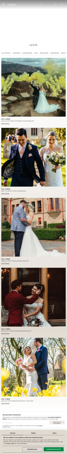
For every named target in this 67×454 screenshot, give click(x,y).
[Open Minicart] (62, 4)
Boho (36, 53)
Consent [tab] (12, 433)
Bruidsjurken (44, 53)
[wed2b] (11, 4)
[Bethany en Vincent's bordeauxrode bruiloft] (33, 297)
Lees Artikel (5, 123)
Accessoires (16, 53)
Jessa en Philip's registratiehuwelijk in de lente (17, 401)
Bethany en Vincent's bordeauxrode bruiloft (16, 331)
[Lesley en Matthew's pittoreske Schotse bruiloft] (33, 87)
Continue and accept (53, 449)
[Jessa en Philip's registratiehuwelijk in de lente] (33, 367)
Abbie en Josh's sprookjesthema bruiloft (15, 261)
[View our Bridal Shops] (55, 4)
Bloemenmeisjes (27, 53)
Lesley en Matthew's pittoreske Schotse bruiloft (17, 121)
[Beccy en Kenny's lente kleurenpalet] (33, 157)
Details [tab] (33, 433)
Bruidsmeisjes (55, 53)
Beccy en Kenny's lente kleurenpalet (13, 191)
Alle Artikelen (5, 53)
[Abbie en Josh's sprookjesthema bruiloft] (33, 227)
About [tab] (54, 433)
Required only (32, 449)
